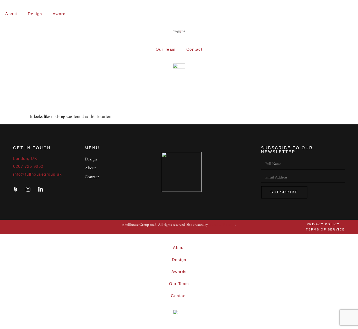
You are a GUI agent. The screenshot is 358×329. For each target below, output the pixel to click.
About (11, 13)
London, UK (25, 158)
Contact (194, 49)
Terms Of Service (325, 229)
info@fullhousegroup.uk (37, 174)
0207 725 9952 (28, 166)
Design (35, 13)
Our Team (166, 49)
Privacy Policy (323, 224)
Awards (60, 13)
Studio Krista (222, 224)
